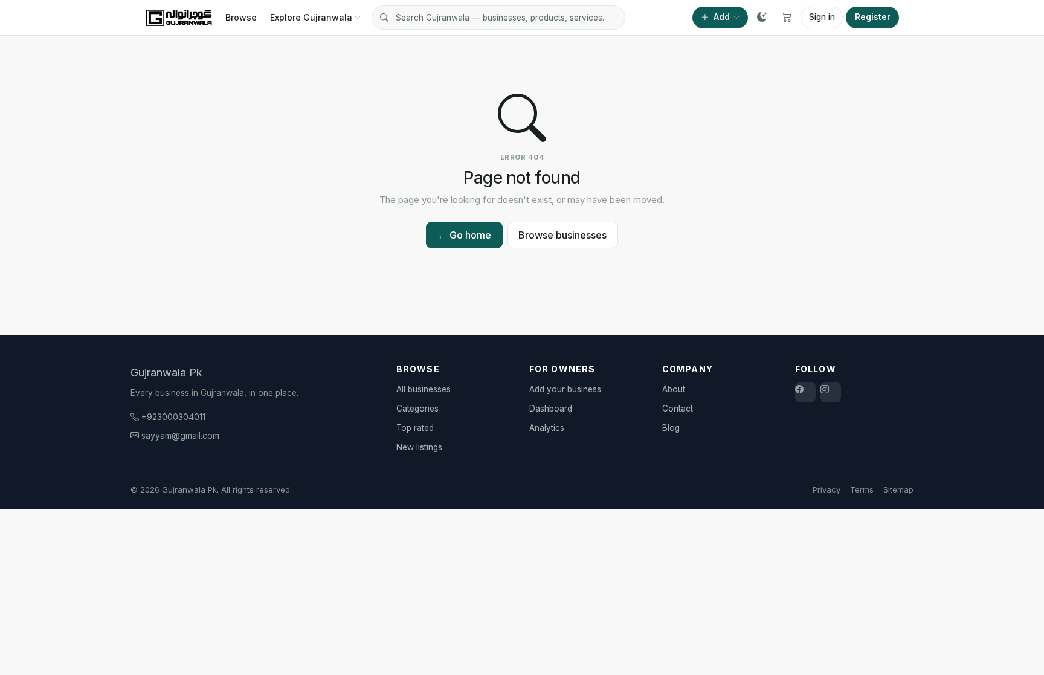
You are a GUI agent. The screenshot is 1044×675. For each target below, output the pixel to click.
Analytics (546, 428)
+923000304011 (173, 417)
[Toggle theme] (762, 17)
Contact (677, 408)
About (673, 389)
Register (873, 17)
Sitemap (898, 489)
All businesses (423, 389)
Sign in (822, 17)
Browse (241, 17)
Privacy (826, 489)
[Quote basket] (787, 17)
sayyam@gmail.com (180, 435)
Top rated (415, 428)
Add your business (565, 389)
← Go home (464, 235)
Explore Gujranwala (311, 17)
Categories (417, 408)
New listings (419, 447)
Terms (862, 489)
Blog (671, 428)
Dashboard (550, 408)
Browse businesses (562, 235)
